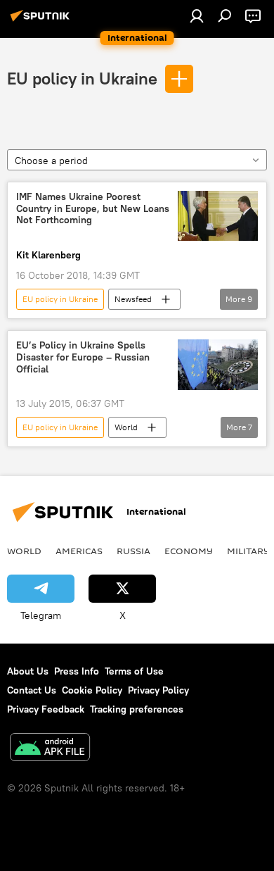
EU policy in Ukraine (82, 78)
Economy (188, 550)
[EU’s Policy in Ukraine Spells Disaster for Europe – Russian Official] (218, 364)
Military (248, 550)
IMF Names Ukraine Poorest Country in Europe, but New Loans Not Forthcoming (92, 209)
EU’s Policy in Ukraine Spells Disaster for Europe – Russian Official (83, 357)
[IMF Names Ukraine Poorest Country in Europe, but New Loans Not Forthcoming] (218, 216)
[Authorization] (197, 15)
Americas (79, 550)
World (126, 427)
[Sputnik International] (42, 21)
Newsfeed (133, 299)
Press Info (76, 671)
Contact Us (31, 690)
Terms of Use (134, 671)
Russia (133, 550)
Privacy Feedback (45, 709)
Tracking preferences (136, 709)
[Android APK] (50, 749)
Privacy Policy (158, 690)
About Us (27, 671)
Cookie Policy (92, 690)
